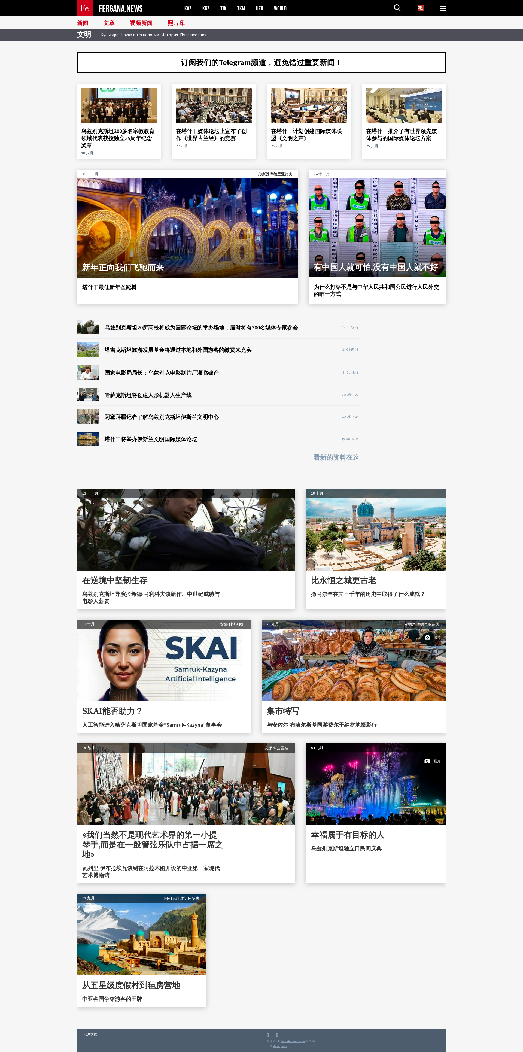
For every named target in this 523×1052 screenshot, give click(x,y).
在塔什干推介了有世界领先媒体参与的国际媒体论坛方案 (401, 134)
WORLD (280, 8)
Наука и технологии (140, 34)
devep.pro (280, 1046)
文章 (109, 23)
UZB (259, 8)
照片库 (176, 23)
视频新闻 (141, 23)
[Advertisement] (408, 401)
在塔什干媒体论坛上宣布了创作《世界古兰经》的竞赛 (211, 134)
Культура (109, 34)
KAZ (187, 8)
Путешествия (193, 34)
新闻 (83, 23)
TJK (223, 8)
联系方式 (90, 1034)
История (169, 34)
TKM (241, 8)
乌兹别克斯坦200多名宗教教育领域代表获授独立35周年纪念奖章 (118, 138)
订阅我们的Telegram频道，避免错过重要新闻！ (261, 62)
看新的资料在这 (336, 458)
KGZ (205, 8)
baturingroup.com (293, 1041)
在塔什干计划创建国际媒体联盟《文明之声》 (306, 134)
